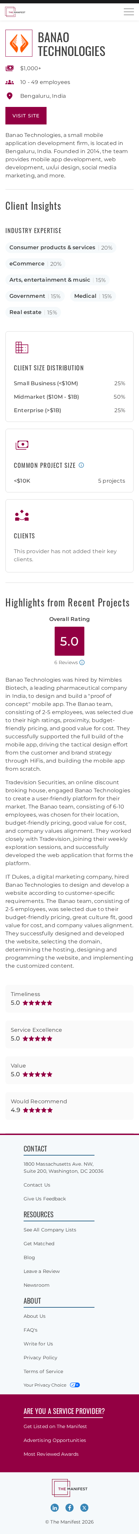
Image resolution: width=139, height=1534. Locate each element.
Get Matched (39, 1244)
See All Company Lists (50, 1230)
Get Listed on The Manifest (55, 1426)
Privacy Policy (40, 1358)
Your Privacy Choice (45, 1385)
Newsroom (37, 1285)
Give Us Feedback (45, 1199)
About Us (35, 1316)
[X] (84, 1508)
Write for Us (38, 1344)
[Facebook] (69, 1508)
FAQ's (30, 1330)
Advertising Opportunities (55, 1440)
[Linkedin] (55, 1508)
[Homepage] (15, 12)
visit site (25, 116)
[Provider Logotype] (18, 43)
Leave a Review (42, 1271)
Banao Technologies (71, 43)
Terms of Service (43, 1371)
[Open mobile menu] (129, 11)
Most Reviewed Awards (51, 1454)
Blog (29, 1257)
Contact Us (37, 1185)
